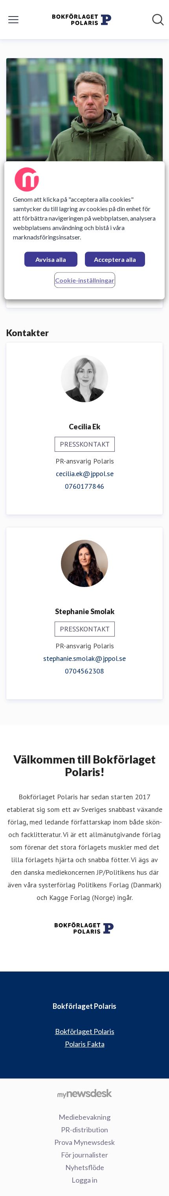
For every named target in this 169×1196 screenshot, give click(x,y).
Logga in (84, 1180)
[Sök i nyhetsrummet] (158, 19)
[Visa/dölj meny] (13, 19)
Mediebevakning (84, 1117)
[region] (84, 231)
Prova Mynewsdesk (84, 1142)
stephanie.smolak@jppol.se (84, 658)
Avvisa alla (50, 259)
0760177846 (84, 486)
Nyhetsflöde (84, 1167)
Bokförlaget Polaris (84, 1031)
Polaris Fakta (85, 1044)
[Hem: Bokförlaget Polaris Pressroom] (82, 20)
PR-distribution (84, 1129)
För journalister (84, 1154)
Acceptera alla (115, 259)
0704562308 (84, 670)
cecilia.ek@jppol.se (85, 473)
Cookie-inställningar (84, 280)
